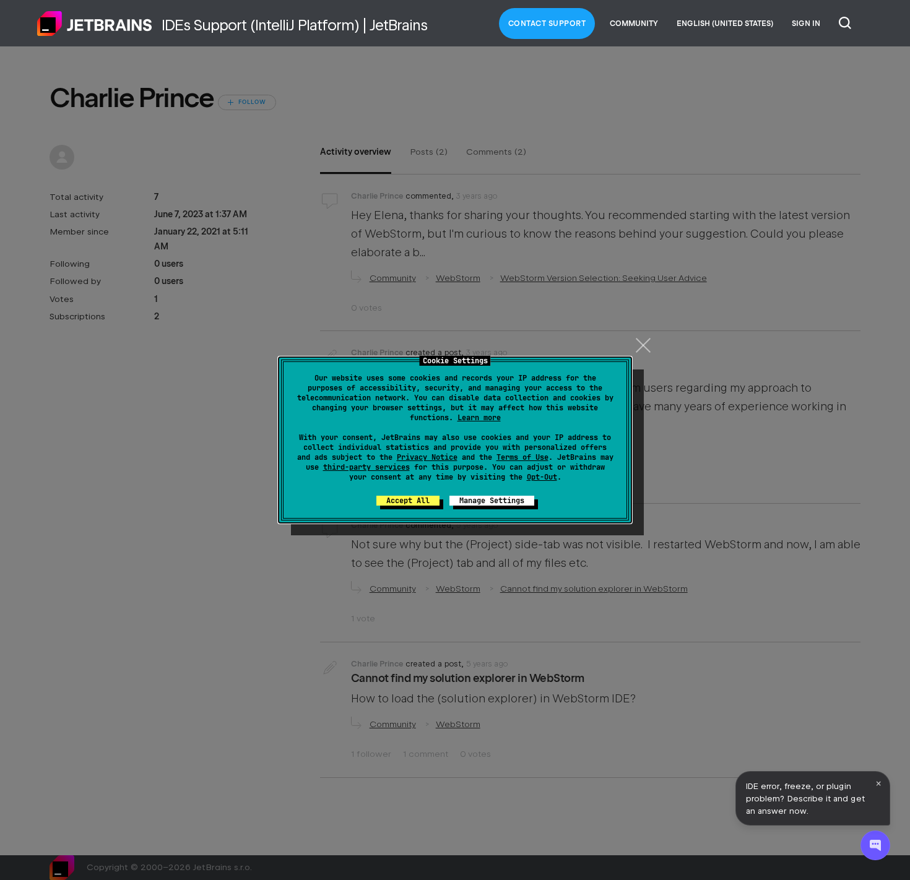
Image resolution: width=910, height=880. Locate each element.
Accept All (408, 501)
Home (94, 23)
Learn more (479, 418)
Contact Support (547, 23)
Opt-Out (542, 477)
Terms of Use (522, 457)
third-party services (366, 467)
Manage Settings (491, 501)
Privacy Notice (427, 457)
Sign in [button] (806, 23)
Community (634, 23)
